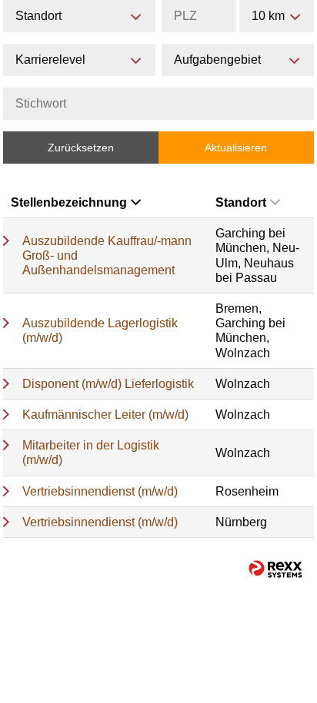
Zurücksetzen (81, 147)
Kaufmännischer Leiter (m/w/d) (105, 414)
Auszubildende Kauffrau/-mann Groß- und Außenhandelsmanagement (107, 255)
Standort (240, 202)
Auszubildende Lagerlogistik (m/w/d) (100, 330)
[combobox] (276, 16)
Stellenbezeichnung (69, 202)
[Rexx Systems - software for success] (275, 568)
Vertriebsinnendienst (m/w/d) (100, 491)
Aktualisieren (236, 147)
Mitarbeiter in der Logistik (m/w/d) (90, 452)
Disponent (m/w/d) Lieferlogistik (108, 383)
